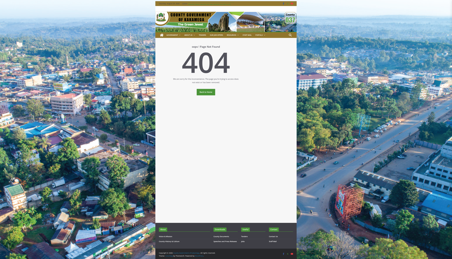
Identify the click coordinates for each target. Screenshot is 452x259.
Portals (259, 35)
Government (172, 35)
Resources (231, 35)
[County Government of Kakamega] (226, 13)
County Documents (221, 236)
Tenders (202, 35)
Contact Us (273, 236)
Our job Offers (216, 35)
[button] (179, 35)
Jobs (243, 241)
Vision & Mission (165, 236)
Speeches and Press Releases (225, 241)
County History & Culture (169, 241)
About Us (188, 35)
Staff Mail (273, 241)
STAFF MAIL (247, 35)
